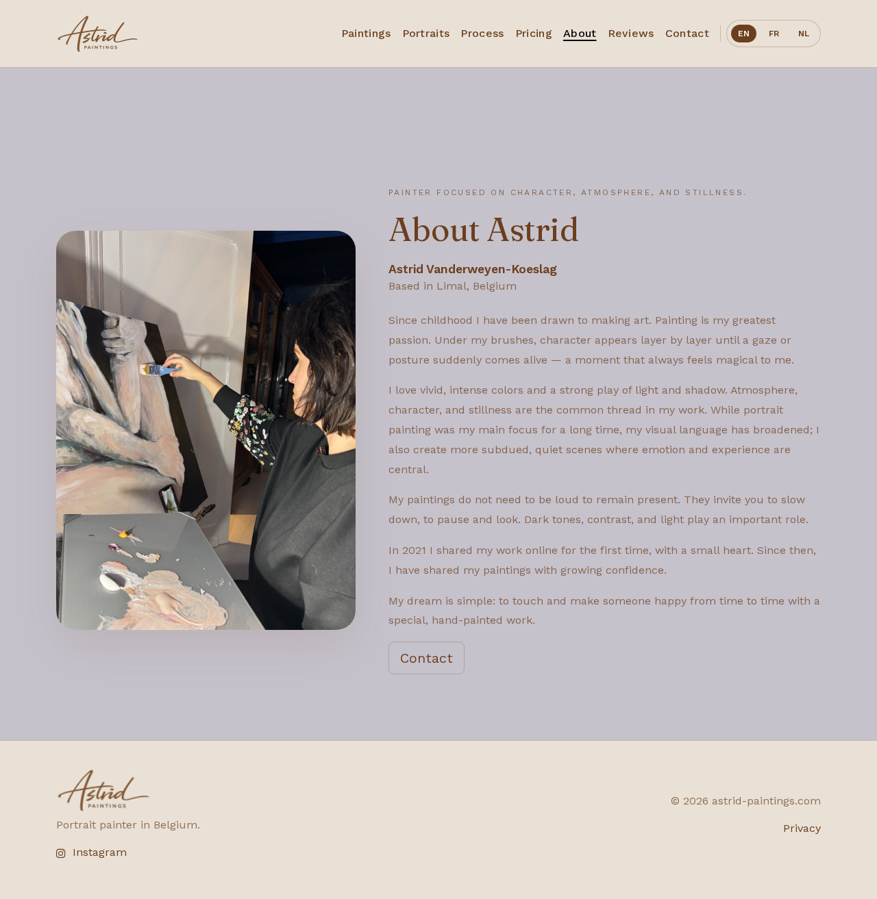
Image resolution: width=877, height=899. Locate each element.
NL (803, 33)
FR (774, 33)
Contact (426, 658)
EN (744, 33)
